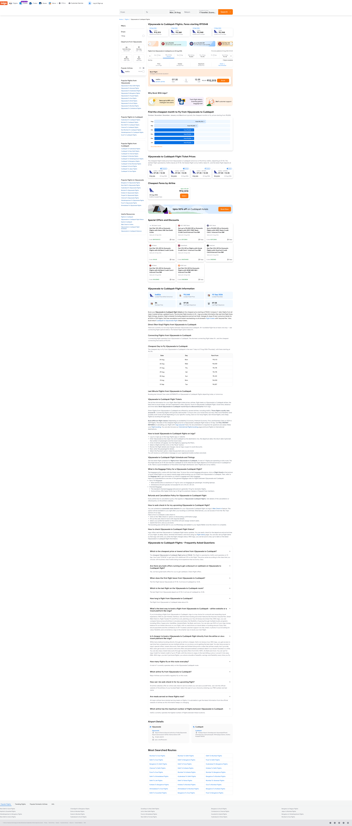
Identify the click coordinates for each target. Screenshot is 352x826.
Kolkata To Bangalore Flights (159, 784)
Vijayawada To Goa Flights (128, 98)
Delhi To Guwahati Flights (158, 793)
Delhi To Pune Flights (185, 764)
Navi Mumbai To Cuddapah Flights (131, 130)
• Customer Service (64, 822)
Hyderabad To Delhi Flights (187, 776)
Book (223, 80)
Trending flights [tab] (20, 804)
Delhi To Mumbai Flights (214, 756)
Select (184, 196)
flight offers (197, 571)
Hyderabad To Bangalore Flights (217, 764)
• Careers (57, 822)
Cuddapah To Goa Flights (128, 171)
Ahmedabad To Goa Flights (159, 789)
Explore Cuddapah (126, 222)
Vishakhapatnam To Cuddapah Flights (132, 132)
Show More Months (156, 146)
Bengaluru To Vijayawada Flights (130, 182)
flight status (201, 534)
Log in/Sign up (98, 3)
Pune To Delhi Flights (213, 760)
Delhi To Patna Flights (185, 780)
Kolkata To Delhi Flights (214, 768)
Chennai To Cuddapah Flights (129, 127)
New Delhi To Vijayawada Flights (130, 185)
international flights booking (188, 427)
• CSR (84, 822)
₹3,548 (187, 294)
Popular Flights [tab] (6, 804)
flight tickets (210, 318)
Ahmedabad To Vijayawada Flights (131, 205)
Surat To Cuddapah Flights (129, 135)
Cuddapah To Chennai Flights (129, 153)
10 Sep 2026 (217, 294)
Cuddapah (198, 730)
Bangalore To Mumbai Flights (215, 776)
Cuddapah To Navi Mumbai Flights (131, 164)
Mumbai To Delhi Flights (186, 756)
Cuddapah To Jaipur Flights (129, 169)
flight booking (156, 427)
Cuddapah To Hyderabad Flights (130, 148)
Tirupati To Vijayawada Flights (129, 195)
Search (224, 12)
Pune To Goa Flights (156, 772)
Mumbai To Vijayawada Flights (130, 190)
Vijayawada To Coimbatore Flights (131, 108)
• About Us (71, 822)
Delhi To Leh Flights (156, 780)
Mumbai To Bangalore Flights (215, 772)
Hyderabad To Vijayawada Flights (131, 188)
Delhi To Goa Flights (156, 760)
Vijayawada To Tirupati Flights (129, 96)
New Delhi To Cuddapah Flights (130, 125)
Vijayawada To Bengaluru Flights (130, 93)
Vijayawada (155, 730)
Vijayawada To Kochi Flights (129, 103)
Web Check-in (217, 508)
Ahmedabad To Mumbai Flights (188, 789)
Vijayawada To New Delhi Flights (130, 85)
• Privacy (45, 822)
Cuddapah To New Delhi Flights (130, 151)
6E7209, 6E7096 (160, 81)
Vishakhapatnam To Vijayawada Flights (132, 200)
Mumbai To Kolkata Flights (187, 772)
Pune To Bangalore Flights (214, 793)
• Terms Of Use (51, 822)
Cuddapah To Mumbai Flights (129, 156)
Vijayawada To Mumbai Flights (130, 106)
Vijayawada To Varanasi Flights (130, 88)
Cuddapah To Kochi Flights (129, 166)
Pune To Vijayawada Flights (129, 203)
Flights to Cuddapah (127, 217)
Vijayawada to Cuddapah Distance (131, 231)
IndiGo (158, 294)
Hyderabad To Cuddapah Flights (130, 120)
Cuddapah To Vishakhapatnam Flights (132, 158)
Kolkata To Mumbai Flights (187, 784)
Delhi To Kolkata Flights (185, 768)
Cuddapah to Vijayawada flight (167, 320)
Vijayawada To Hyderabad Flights (131, 90)
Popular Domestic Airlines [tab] (38, 804)
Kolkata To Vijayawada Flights (129, 193)
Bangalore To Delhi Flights (158, 764)
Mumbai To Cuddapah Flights (129, 122)
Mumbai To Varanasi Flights (215, 780)
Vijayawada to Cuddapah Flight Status (132, 219)
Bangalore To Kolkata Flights (215, 789)
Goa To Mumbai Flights (213, 784)
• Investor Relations (78, 822)
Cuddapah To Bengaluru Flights (130, 161)
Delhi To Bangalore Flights (186, 760)
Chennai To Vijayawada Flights (130, 198)
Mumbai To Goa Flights (157, 756)
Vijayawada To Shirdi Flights (129, 101)
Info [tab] (53, 804)
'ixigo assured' (180, 425)
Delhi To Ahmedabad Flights (159, 776)
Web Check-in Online (127, 224)
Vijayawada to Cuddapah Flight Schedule (130, 227)
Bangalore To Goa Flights (186, 793)
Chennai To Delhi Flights (158, 768)
